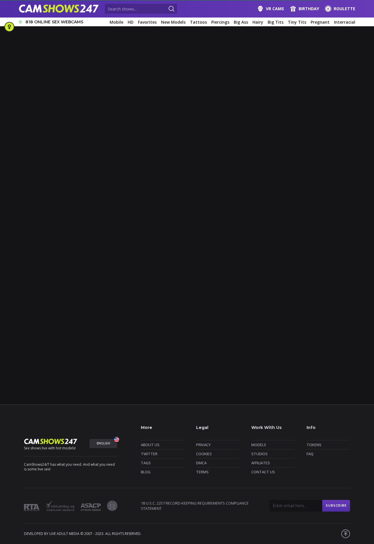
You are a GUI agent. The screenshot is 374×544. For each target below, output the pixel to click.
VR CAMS (275, 8)
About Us (150, 444)
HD (131, 22)
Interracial (344, 22)
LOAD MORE (187, 381)
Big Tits (275, 22)
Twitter (149, 453)
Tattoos (198, 22)
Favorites (147, 22)
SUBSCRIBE (336, 505)
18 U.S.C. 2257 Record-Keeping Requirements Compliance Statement (195, 505)
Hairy (257, 22)
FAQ (310, 453)
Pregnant (320, 22)
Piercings (220, 22)
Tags (146, 462)
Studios (259, 453)
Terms (202, 472)
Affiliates (260, 462)
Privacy (203, 444)
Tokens (314, 444)
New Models (173, 22)
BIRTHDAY (309, 8)
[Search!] (171, 9)
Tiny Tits (297, 22)
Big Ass (241, 22)
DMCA (201, 462)
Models (258, 444)
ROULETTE (344, 8)
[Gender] (9, 27)
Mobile (116, 22)
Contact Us (263, 472)
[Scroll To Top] (345, 533)
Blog (145, 472)
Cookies (204, 453)
